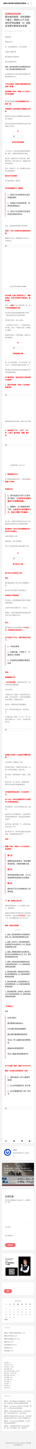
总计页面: (7, 1381)
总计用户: (7, 1383)
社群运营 (7, 1348)
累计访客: (7, 1375)
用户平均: (7, 1388)
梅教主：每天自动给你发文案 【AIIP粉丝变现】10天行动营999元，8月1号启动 (17, 1412)
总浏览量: (7, 1377)
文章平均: (7, 1385)
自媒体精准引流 (9, 1345)
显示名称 (8, 1227)
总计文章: (7, 1379)
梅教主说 (7, 1342)
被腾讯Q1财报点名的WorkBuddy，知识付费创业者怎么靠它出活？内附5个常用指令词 (17, 1417)
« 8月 (5, 1319)
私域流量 (7, 1351)
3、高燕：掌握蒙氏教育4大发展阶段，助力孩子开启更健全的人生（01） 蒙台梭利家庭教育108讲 (18, 954)
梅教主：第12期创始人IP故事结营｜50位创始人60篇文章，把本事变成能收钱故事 (17, 1402)
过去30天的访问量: (9, 1371)
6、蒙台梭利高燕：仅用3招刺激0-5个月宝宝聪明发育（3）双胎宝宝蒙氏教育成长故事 (17, 984)
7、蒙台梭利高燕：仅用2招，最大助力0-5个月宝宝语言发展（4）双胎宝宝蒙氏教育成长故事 (18, 994)
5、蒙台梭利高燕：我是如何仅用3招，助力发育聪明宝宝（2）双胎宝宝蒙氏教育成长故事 (18, 974)
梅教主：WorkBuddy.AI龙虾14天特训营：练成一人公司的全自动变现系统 (17, 1407)
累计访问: (7, 1373)
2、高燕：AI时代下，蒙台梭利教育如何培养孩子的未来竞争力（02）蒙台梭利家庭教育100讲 (18, 944)
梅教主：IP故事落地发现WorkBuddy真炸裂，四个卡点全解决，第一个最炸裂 (16, 1427)
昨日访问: (7, 1367)
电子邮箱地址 (9, 1235)
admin (15, 1150)
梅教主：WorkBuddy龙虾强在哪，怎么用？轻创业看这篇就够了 (17, 1422)
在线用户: (7, 1363)
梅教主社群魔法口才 (10, 1339)
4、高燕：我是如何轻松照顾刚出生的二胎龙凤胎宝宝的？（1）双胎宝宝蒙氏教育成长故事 (17, 964)
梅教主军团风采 (9, 1336)
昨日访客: (7, 1369)
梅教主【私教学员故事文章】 (13, 13)
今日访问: (7, 1365)
